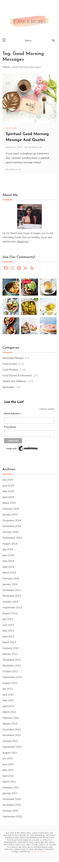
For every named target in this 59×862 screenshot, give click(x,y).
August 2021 (9, 752)
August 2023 (9, 613)
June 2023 (8, 624)
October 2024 (10, 532)
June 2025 (8, 485)
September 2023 (12, 607)
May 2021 (8, 770)
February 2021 (10, 787)
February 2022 (10, 717)
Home (6, 67)
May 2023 (8, 630)
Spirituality (11, 127)
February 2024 (10, 578)
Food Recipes (10, 369)
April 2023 (8, 636)
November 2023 (11, 595)
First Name (10, 427)
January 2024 (10, 584)
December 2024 (11, 520)
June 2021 (8, 764)
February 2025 (10, 508)
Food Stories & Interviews (17, 375)
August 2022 (9, 683)
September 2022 (12, 677)
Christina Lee (35, 147)
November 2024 (11, 526)
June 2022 (8, 694)
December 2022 (11, 659)
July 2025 (7, 479)
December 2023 (11, 590)
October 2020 (10, 810)
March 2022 (9, 711)
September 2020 (12, 816)
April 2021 (8, 775)
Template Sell (39, 852)
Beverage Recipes (13, 358)
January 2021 (10, 793)
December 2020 (11, 799)
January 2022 (10, 723)
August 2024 (9, 543)
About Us (22, 241)
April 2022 (8, 706)
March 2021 (9, 781)
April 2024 (8, 566)
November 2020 (11, 804)
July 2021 (7, 758)
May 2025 (8, 491)
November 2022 (11, 665)
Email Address (13, 414)
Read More (12, 169)
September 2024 (12, 537)
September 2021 (12, 746)
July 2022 (7, 688)
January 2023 (10, 653)
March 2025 (9, 502)
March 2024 (9, 572)
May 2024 (8, 561)
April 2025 (8, 497)
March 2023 (9, 642)
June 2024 (8, 555)
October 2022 (10, 671)
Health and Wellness (14, 381)
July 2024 (7, 549)
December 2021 (11, 729)
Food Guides (9, 363)
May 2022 (8, 700)
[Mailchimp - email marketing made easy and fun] (22, 449)
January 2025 (10, 514)
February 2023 (10, 648)
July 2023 (7, 619)
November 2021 (11, 735)
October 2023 (10, 601)
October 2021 (10, 741)
